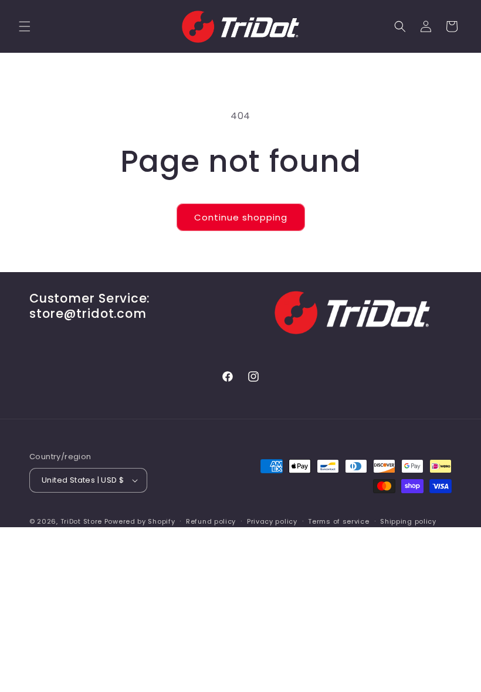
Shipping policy (408, 521)
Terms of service (338, 521)
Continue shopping (240, 217)
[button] (25, 26)
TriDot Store (81, 521)
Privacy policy (272, 521)
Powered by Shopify (139, 521)
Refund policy (211, 521)
